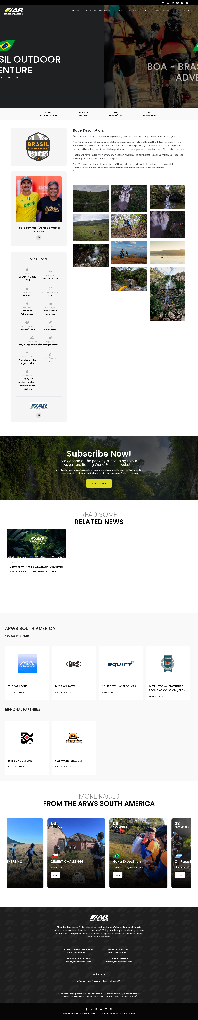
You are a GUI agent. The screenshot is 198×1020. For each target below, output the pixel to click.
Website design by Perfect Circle (110, 1013)
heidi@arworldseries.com (119, 952)
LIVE (158, 10)
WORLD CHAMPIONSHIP (98, 10)
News (105, 981)
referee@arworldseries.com (119, 961)
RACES (76, 10)
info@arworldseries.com (78, 952)
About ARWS (116, 981)
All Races (81, 981)
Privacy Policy (129, 1013)
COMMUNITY (182, 10)
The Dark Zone (17, 686)
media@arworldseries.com (78, 961)
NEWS (166, 10)
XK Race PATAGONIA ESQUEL (149, 861)
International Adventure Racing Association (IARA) (167, 688)
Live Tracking (94, 981)
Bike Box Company (20, 760)
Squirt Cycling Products (119, 686)
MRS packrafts (65, 686)
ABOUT (147, 10)
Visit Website (15, 692)
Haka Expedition (77, 861)
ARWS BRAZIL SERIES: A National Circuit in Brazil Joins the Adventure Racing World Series (36, 569)
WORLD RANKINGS (127, 10)
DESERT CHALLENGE (17, 861)
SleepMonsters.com (68, 760)
